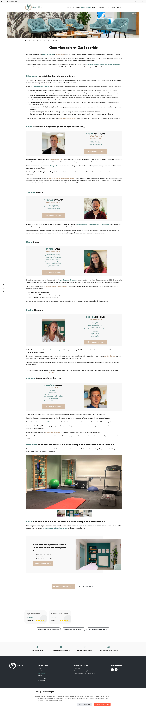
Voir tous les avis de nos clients (97, 629)
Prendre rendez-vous (95, 151)
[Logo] (34, 7)
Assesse (4, 2)
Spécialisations (86, 7)
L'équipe (94, 7)
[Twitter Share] (3, 291)
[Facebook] (112, 670)
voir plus (29, 617)
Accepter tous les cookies (102, 704)
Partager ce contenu (3, 295)
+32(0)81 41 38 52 (12, 2)
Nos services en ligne (140, 2)
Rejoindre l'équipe (104, 7)
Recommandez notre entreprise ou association (85, 671)
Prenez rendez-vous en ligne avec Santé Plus (84, 673)
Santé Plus (76, 7)
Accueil (69, 7)
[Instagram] (116, 670)
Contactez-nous (116, 7)
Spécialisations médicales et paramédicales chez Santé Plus (45, 40)
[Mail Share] (3, 285)
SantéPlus (29, 40)
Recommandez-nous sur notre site (48, 629)
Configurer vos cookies (84, 704)
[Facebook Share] (3, 288)
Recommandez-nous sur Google (73, 629)
